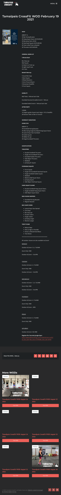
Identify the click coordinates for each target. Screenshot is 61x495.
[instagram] (57, 489)
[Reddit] (43, 356)
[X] (39, 356)
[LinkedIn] (47, 356)
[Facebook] (35, 356)
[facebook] (49, 489)
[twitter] (53, 489)
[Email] (55, 356)
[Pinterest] (51, 356)
